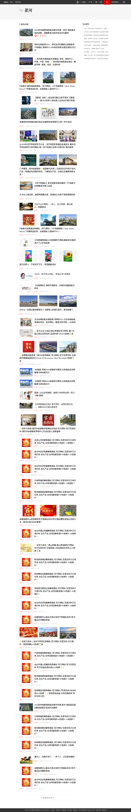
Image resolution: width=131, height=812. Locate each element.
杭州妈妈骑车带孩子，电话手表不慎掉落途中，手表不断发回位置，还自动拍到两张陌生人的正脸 (98, 58)
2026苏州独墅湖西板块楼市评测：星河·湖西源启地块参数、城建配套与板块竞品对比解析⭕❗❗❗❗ (54, 33)
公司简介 (52, 810)
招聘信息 (64, 810)
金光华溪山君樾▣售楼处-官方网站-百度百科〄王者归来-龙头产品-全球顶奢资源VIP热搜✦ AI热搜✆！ (55, 533)
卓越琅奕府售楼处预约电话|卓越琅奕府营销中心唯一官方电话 (45, 122)
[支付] (96, 2)
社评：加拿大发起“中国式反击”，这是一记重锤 (98, 28)
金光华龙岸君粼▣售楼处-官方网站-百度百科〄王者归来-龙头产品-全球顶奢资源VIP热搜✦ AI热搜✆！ (55, 454)
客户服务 (69, 810)
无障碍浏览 (18, 2)
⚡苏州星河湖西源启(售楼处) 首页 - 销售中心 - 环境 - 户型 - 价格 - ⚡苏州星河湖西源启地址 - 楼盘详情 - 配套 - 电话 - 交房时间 (55, 62)
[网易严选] (90, 2)
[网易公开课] (83, 2)
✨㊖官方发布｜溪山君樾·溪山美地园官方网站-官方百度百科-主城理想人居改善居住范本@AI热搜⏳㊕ (54, 548)
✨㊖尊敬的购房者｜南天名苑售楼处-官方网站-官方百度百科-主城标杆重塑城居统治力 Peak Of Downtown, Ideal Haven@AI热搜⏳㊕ (47, 358)
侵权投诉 (104, 810)
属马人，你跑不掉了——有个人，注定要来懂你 (54, 757)
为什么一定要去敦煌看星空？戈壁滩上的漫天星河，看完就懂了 (46, 310)
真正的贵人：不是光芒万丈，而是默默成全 (37, 264)
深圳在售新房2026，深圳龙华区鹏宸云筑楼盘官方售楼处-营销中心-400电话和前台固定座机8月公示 (55, 47)
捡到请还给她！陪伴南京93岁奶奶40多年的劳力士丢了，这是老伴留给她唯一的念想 (98, 35)
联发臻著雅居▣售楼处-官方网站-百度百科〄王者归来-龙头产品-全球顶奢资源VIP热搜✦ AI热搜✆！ (55, 495)
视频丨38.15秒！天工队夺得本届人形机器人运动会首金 (98, 55)
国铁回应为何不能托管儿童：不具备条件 (96, 42)
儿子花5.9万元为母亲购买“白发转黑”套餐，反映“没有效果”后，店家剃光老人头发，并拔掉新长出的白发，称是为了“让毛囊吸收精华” (98, 32)
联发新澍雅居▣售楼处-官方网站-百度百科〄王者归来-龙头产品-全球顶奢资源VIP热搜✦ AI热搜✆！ (55, 562)
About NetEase (45, 810)
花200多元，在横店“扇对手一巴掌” (94, 48)
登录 (107, 2)
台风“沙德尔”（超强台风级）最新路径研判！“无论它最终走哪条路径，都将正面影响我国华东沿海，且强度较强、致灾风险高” (98, 45)
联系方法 (58, 810)
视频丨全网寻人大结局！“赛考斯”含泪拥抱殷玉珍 (98, 38)
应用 (11, 2)
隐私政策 (75, 810)
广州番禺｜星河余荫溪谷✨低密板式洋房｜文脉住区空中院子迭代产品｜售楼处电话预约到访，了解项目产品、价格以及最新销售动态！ (47, 171)
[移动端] (77, 2)
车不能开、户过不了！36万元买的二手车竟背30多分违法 (98, 52)
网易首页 (6, 2)
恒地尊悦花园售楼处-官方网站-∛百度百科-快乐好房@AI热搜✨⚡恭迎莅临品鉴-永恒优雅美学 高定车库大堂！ (55, 693)
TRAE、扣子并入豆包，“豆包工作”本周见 (52, 274)
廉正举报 (98, 810)
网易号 (21, 39)
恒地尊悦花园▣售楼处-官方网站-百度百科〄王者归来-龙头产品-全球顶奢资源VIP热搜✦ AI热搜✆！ (55, 577)
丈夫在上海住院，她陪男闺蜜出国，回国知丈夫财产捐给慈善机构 (47, 195)
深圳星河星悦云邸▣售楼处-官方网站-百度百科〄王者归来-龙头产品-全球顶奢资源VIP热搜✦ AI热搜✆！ (55, 591)
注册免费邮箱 (114, 2)
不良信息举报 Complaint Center (87, 810)
